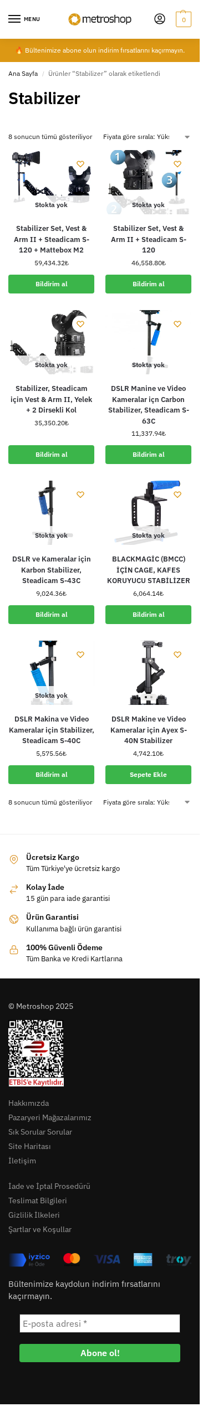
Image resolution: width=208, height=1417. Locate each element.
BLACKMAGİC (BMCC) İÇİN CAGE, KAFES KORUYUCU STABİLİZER (148, 569)
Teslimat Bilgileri (37, 1200)
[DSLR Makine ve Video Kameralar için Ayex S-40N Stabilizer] (148, 673)
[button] (182, 19)
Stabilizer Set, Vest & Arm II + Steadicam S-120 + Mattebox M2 (51, 239)
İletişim (22, 1161)
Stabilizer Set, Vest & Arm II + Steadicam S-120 (148, 239)
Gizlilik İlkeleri (34, 1215)
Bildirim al (51, 284)
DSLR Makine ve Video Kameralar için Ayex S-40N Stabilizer (148, 729)
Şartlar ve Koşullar (40, 1229)
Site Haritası (29, 1146)
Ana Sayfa (23, 73)
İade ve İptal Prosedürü (49, 1186)
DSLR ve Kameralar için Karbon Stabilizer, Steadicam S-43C (51, 569)
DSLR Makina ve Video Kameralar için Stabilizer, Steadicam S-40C (51, 729)
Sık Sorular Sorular (40, 1132)
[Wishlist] (80, 164)
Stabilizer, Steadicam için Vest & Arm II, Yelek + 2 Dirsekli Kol (51, 399)
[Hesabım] (159, 19)
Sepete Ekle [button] (148, 774)
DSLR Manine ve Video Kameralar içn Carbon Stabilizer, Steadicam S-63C (148, 405)
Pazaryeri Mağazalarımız (50, 1117)
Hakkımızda (28, 1103)
